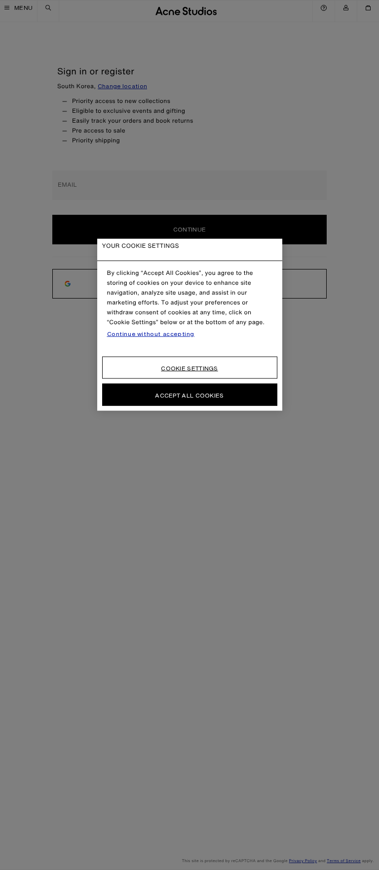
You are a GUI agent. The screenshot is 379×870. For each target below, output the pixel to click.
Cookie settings (189, 368)
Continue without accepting (151, 333)
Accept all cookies (189, 395)
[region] (189, 324)
